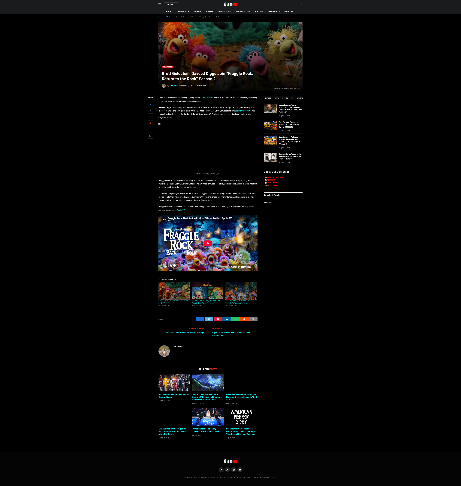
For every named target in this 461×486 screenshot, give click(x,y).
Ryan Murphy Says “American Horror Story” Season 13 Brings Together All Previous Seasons (240, 431)
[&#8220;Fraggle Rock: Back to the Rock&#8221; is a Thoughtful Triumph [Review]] (241, 291)
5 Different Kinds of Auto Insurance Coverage (184, 333)
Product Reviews (275, 177)
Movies (285, 98)
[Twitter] (150, 111)
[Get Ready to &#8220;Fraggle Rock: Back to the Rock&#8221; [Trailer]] (174, 291)
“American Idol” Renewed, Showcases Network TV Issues (206, 430)
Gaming (210, 11)
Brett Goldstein (243, 111)
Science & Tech (243, 11)
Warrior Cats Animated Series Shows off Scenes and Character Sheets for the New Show (207, 397)
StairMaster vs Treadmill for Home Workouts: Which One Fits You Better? (290, 156)
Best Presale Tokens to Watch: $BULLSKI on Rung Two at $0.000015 (289, 124)
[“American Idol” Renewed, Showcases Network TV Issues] (208, 417)
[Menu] (159, 4)
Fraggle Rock (206, 98)
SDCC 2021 (272, 183)
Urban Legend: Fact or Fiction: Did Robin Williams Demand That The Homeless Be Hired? (290, 108)
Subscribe (171, 4)
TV (292, 98)
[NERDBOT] (230, 4)
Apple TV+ (181, 210)
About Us (288, 11)
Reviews (300, 98)
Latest (268, 98)
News (168, 11)
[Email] (150, 136)
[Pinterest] (150, 117)
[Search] (301, 4)
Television (168, 67)
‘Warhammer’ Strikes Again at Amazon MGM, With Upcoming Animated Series (172, 431)
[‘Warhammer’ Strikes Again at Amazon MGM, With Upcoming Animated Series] (174, 417)
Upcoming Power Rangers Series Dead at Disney (173, 395)
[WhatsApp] (150, 129)
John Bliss (173, 86)
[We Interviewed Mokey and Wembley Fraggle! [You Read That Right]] (207, 291)
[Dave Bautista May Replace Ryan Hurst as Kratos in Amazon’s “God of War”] (242, 382)
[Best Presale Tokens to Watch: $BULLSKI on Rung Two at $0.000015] (270, 125)
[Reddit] (150, 123)
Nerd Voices (274, 11)
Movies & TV (183, 11)
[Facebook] (150, 104)
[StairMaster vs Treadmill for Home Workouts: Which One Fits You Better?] (270, 157)
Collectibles (224, 11)
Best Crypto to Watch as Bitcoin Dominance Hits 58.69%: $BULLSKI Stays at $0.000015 (289, 140)
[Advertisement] (230, 47)
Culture (259, 11)
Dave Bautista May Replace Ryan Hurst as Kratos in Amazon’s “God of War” (241, 397)
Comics (197, 11)
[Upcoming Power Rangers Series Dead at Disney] (174, 382)
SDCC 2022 (272, 185)
